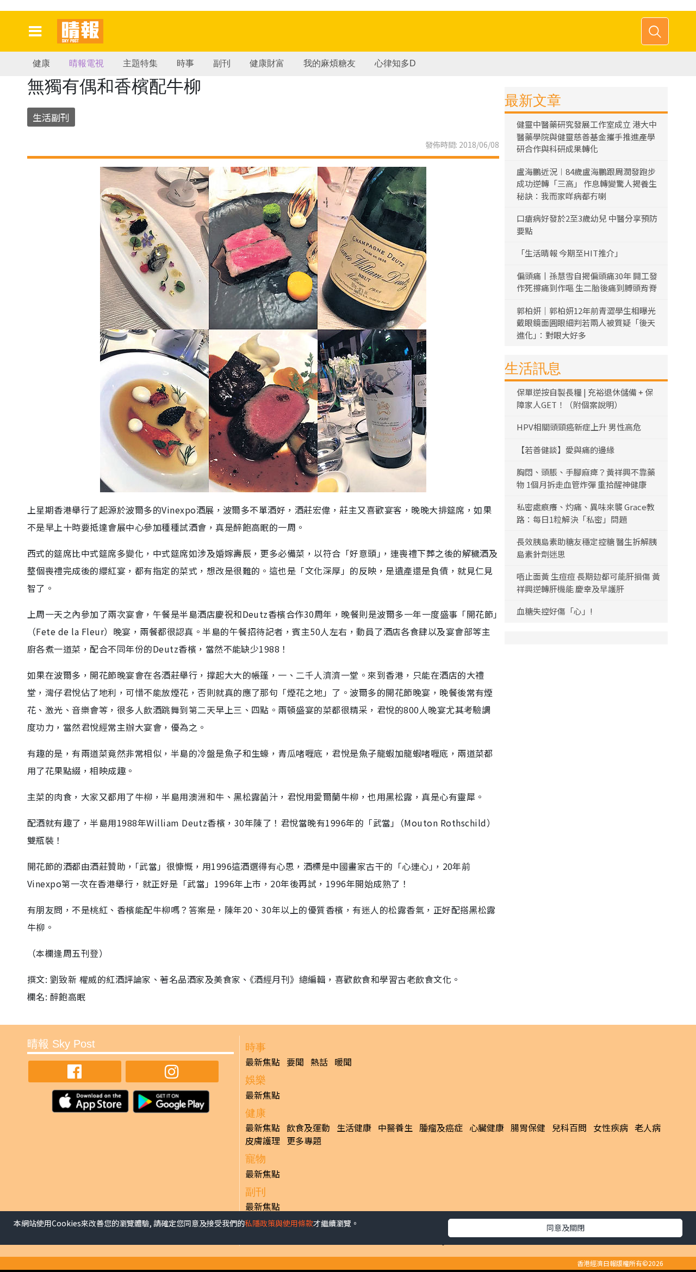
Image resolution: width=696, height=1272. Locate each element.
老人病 (648, 1127)
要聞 (295, 1061)
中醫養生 (395, 1127)
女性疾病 (610, 1127)
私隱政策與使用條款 (279, 1223)
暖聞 (343, 1061)
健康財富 (267, 63)
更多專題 (304, 1140)
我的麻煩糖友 (329, 63)
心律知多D (395, 63)
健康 (41, 63)
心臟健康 (486, 1127)
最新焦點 (262, 1061)
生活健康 (354, 1127)
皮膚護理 (262, 1140)
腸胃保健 (528, 1127)
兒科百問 (569, 1127)
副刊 (222, 63)
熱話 (319, 1061)
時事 (185, 63)
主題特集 (140, 63)
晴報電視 (86, 63)
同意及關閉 (565, 1227)
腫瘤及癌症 (441, 1127)
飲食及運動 (308, 1127)
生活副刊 (51, 117)
